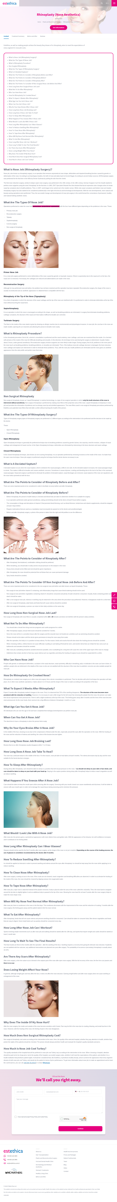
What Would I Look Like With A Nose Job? (23, 122)
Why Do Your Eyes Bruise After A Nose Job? (23, 107)
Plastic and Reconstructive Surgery (52, 22)
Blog (65, 1165)
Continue (80, 1129)
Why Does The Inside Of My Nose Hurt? (22, 154)
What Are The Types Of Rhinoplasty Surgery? (24, 69)
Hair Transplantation (42, 1155)
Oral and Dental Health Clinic (44, 1161)
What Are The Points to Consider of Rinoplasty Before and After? (31, 75)
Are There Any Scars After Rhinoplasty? (22, 148)
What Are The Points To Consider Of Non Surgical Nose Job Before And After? (35, 84)
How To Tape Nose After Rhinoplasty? (22, 133)
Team (65, 1161)
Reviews (42, 36)
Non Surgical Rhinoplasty (17, 66)
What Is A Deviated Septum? (18, 72)
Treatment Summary (18, 36)
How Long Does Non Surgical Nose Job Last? (24, 86)
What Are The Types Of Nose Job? (20, 60)
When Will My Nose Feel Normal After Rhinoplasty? (26, 136)
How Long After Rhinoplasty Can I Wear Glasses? (25, 124)
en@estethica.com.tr (13, 1163)
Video (65, 1168)
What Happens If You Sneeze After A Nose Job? (25, 119)
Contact (66, 1171)
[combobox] (77, 1091)
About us (38, 1151)
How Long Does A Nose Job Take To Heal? (23, 113)
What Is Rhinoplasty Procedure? (20, 63)
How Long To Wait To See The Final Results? (24, 145)
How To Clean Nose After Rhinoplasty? (22, 130)
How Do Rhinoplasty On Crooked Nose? (22, 95)
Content (6, 36)
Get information (58, 27)
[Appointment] (114, 595)
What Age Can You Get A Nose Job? (21, 101)
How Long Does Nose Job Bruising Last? (23, 110)
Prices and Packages (70, 1155)
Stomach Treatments (42, 1170)
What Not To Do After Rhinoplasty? (21, 89)
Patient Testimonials (70, 1158)
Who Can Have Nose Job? (17, 92)
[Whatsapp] (114, 601)
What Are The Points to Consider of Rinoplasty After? (27, 81)
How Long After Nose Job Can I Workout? (23, 142)
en (106, 3)
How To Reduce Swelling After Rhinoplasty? (24, 127)
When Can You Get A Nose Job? (19, 104)
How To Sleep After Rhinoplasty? (20, 116)
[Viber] (114, 606)
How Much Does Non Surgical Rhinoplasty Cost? (25, 157)
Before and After (32, 36)
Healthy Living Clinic (42, 1173)
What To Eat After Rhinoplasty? (19, 139)
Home (39, 22)
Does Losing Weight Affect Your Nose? (22, 151)
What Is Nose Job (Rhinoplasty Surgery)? (23, 57)
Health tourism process (71, 1151)
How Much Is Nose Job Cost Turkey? (21, 160)
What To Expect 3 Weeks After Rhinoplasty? (23, 98)
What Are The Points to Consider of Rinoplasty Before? (27, 78)
